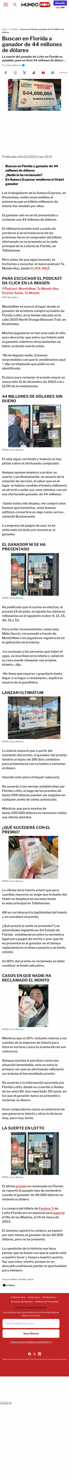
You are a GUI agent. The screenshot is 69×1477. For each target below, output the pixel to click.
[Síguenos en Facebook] (29, 1354)
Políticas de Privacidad (46, 1301)
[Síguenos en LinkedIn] (39, 1354)
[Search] (14, 4)
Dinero (15, 1279)
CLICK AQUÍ (40, 268)
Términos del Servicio (22, 1301)
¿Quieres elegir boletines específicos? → (31, 1342)
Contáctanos (49, 1297)
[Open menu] (5, 4)
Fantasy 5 (46, 1208)
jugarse (59, 1213)
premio (21, 1186)
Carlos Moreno (13, 65)
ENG (63, 7)
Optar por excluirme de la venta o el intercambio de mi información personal (34, 1359)
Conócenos (34, 1297)
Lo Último (13, 29)
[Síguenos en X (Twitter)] (34, 1354)
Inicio (4, 29)
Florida (22, 1279)
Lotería (30, 1279)
